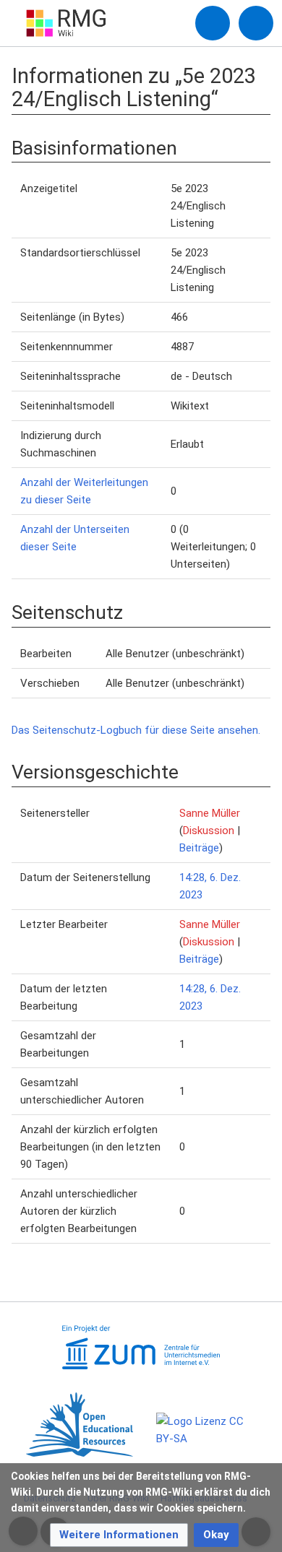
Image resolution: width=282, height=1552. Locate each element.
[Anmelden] (212, 23)
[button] (119, 1535)
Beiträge (199, 847)
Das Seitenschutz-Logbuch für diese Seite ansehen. (136, 730)
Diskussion (208, 830)
